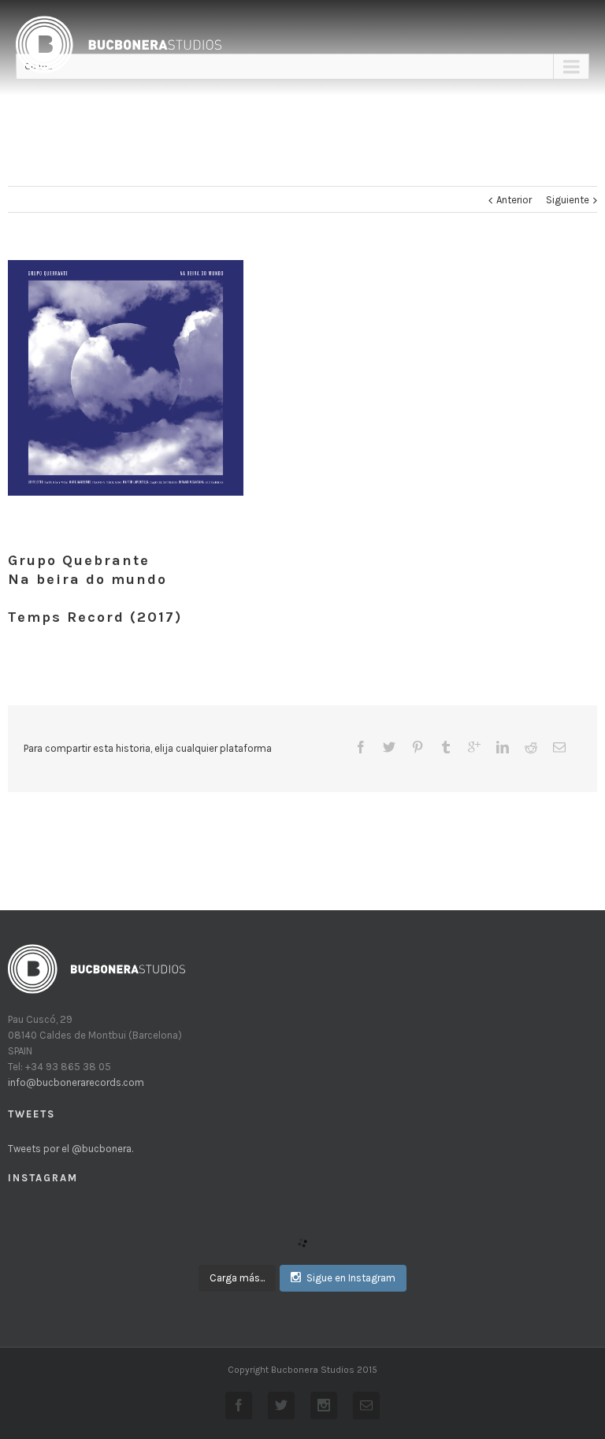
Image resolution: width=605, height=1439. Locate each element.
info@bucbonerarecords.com (76, 1082)
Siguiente (567, 200)
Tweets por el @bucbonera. (70, 1149)
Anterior (514, 200)
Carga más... (237, 1278)
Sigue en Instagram (350, 1278)
